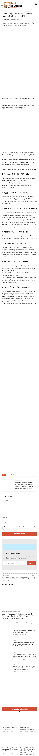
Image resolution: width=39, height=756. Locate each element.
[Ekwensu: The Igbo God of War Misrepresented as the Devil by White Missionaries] (10, 740)
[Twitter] (13, 469)
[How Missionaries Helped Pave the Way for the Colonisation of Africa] (6, 632)
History (3, 611)
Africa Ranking (5, 11)
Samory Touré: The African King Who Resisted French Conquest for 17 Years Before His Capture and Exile (24, 667)
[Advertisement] (19, 48)
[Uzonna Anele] (8, 484)
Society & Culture (14, 11)
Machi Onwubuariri (17, 671)
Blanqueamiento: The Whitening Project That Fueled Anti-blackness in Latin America (28, 727)
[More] (26, 469)
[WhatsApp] (22, 469)
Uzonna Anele (7, 19)
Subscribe (31, 563)
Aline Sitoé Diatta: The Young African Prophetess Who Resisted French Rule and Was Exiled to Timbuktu (25, 644)
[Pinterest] (18, 469)
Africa (8, 474)
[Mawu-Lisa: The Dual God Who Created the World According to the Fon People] (10, 718)
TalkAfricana (9, 611)
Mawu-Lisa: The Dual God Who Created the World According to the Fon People (10, 727)
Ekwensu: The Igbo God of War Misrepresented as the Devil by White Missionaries (10, 749)
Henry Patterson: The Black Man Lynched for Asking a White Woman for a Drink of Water (25, 656)
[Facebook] (9, 469)
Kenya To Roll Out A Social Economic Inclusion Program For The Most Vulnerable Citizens (10, 579)
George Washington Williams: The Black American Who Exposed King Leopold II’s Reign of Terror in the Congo (17, 616)
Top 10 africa (14, 474)
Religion (3, 731)
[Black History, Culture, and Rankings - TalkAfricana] (13, 5)
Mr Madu (15, 659)
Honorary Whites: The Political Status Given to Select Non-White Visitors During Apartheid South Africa (28, 750)
